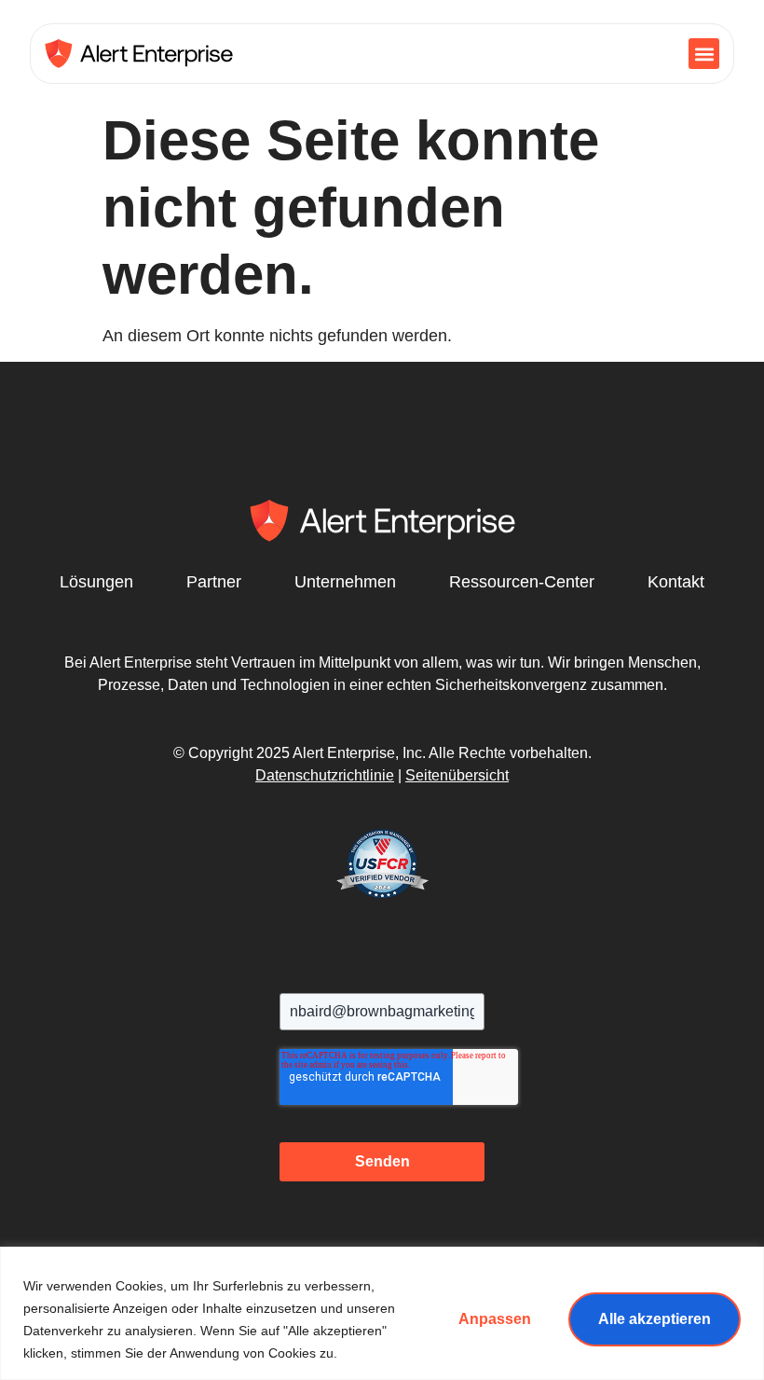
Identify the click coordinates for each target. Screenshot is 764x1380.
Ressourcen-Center (521, 582)
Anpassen (494, 1319)
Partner (213, 582)
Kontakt (676, 582)
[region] (382, 1313)
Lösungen (96, 582)
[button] (704, 53)
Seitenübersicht (457, 775)
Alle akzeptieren (654, 1319)
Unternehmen (345, 582)
